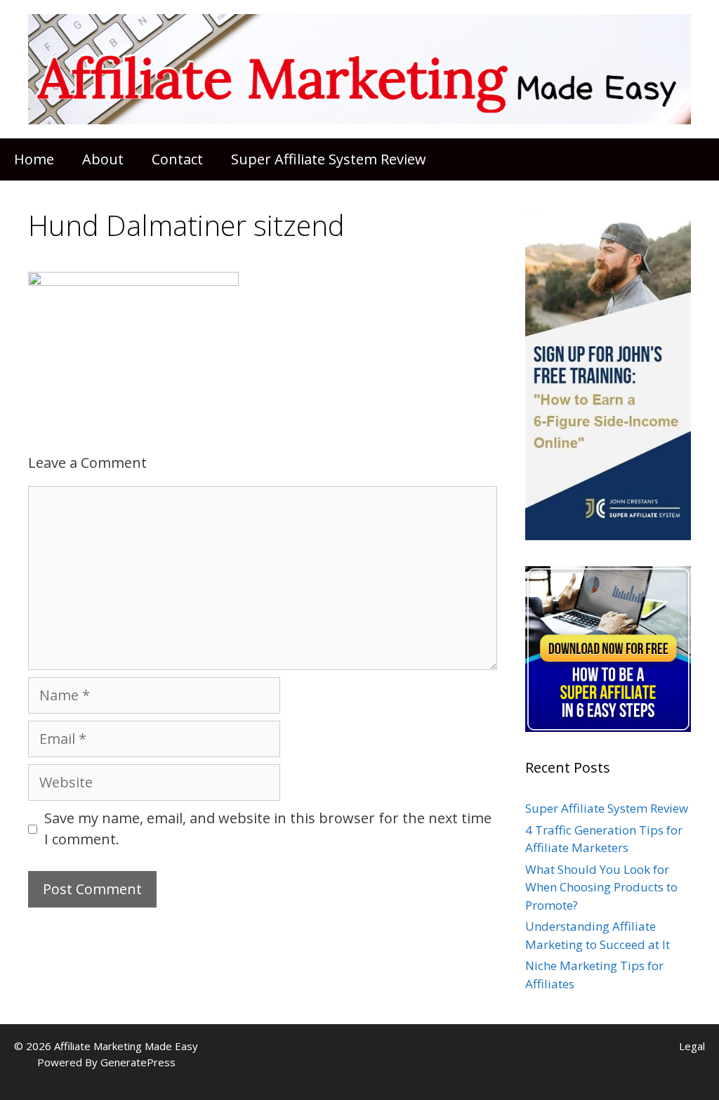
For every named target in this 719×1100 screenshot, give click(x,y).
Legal (692, 1046)
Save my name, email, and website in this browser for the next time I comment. (268, 828)
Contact (177, 159)
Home (34, 159)
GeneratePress (138, 1062)
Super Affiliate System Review (328, 159)
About (103, 159)
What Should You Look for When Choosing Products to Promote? (601, 887)
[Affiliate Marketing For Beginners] (359, 67)
